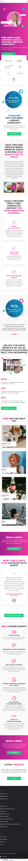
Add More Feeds (3, 806)
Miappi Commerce (4, 798)
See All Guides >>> (4, 826)
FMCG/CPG (2, 841)
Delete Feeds (3, 811)
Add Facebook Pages (4, 813)
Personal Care (3, 836)
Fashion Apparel (3, 839)
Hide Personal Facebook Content (7, 808)
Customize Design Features (6, 819)
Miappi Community (4, 796)
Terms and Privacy (3, 853)
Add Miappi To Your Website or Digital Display (10, 824)
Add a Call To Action (4, 816)
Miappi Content (3, 793)
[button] (27, 1)
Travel (1, 844)
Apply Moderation (4, 821)
